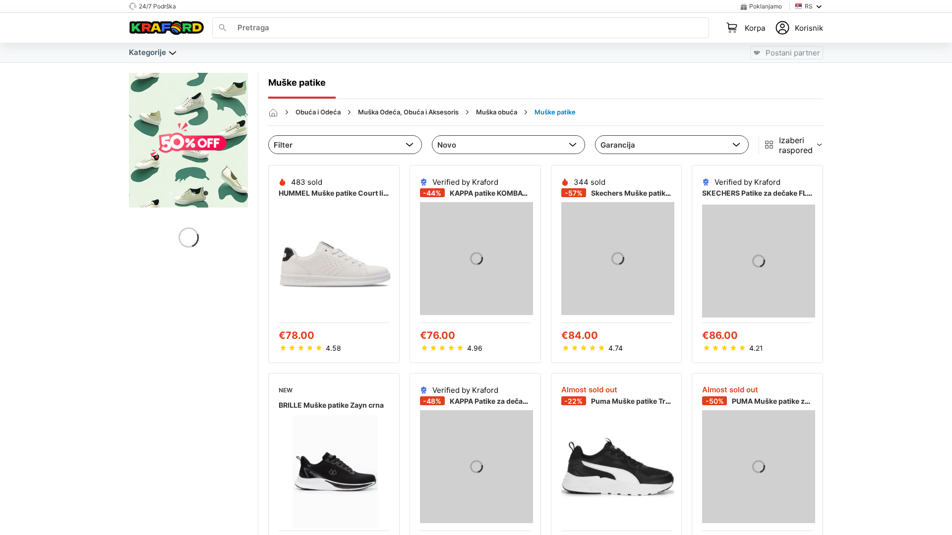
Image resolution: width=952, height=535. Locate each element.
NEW (286, 390)
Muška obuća (496, 112)
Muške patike (555, 112)
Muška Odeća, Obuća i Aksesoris (408, 112)
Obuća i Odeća (318, 112)
